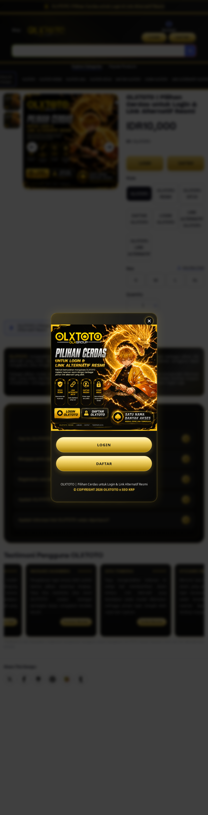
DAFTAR (104, 463)
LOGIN (104, 444)
